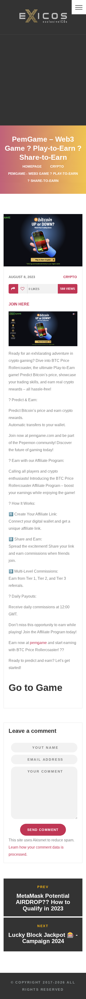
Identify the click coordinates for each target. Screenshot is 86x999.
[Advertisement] (43, 80)
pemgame (38, 643)
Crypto (57, 166)
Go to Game (35, 687)
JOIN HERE (19, 304)
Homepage (32, 166)
